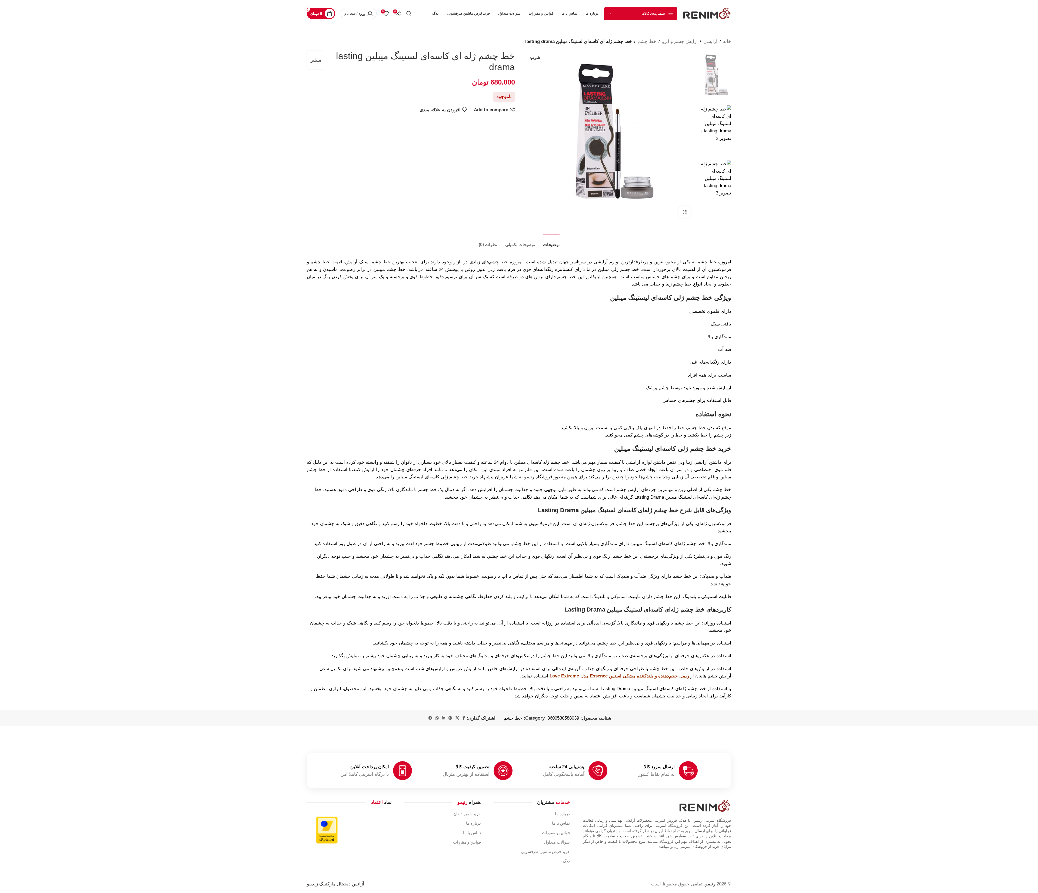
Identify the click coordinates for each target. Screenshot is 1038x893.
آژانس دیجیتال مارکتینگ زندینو (335, 884)
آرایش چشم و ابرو (680, 41)
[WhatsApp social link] (437, 718)
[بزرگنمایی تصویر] (684, 212)
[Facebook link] (464, 718)
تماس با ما (561, 823)
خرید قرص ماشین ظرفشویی (545, 851)
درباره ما (562, 813)
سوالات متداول (557, 842)
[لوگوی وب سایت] (707, 13)
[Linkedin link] (443, 718)
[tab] (551, 242)
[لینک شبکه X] (457, 718)
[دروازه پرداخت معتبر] (327, 829)
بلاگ (566, 861)
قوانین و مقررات (556, 832)
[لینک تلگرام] (430, 718)
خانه (727, 41)
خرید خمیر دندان (467, 813)
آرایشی (710, 41)
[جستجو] (409, 13)
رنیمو (529, 476)
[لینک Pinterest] (450, 718)
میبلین (315, 60)
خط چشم (647, 41)
